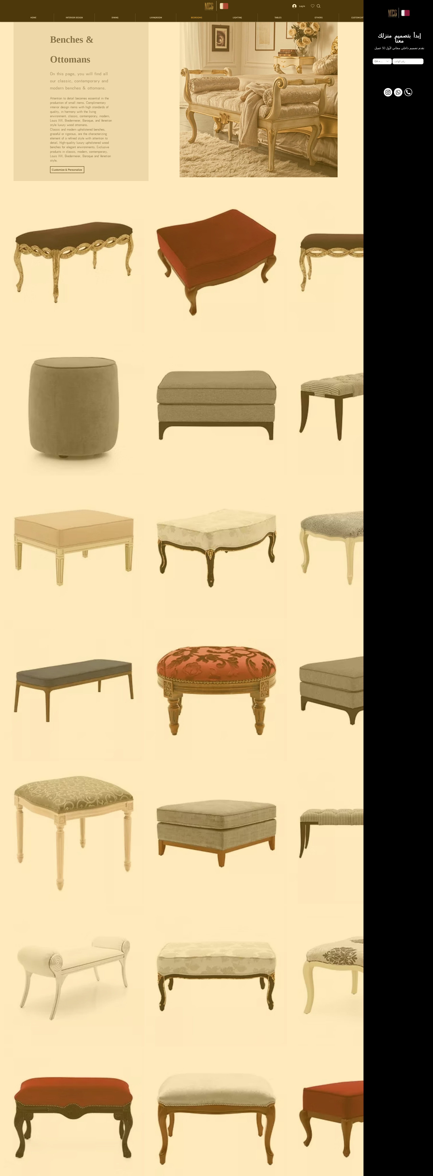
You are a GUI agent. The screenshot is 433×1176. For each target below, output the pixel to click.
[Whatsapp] (398, 92)
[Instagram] (388, 92)
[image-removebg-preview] (408, 92)
